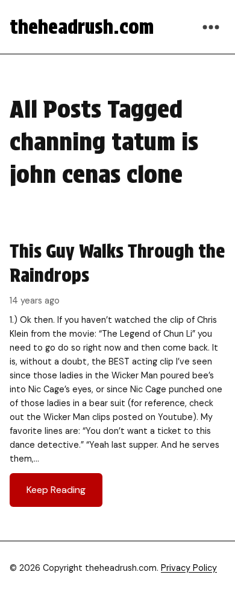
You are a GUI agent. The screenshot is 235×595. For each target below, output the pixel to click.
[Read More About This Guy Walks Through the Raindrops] (117, 373)
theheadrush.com (82, 27)
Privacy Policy (189, 567)
